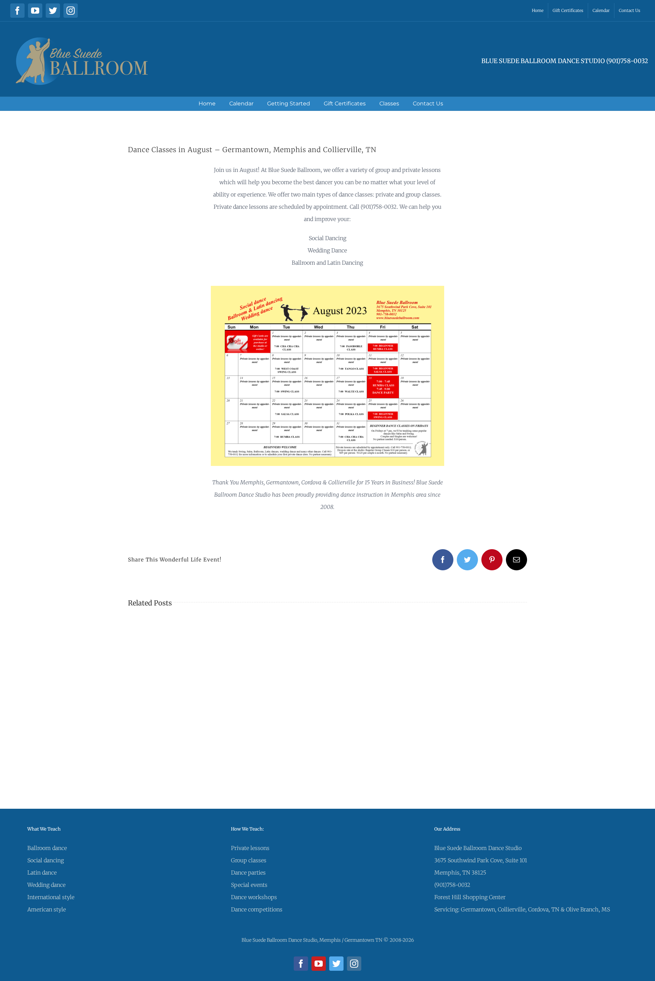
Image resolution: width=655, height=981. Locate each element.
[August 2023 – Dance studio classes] (327, 288)
